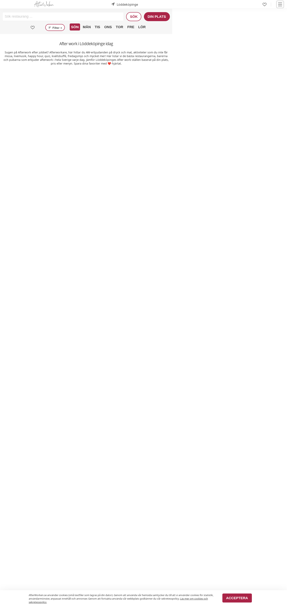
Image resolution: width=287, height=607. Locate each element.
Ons (108, 27)
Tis (97, 27)
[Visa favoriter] (33, 28)
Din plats (157, 17)
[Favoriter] (264, 4)
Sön (75, 27)
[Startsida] (44, 4)
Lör (142, 27)
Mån (87, 27)
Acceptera (237, 598)
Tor (119, 27)
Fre (130, 27)
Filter (57, 27)
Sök (134, 17)
